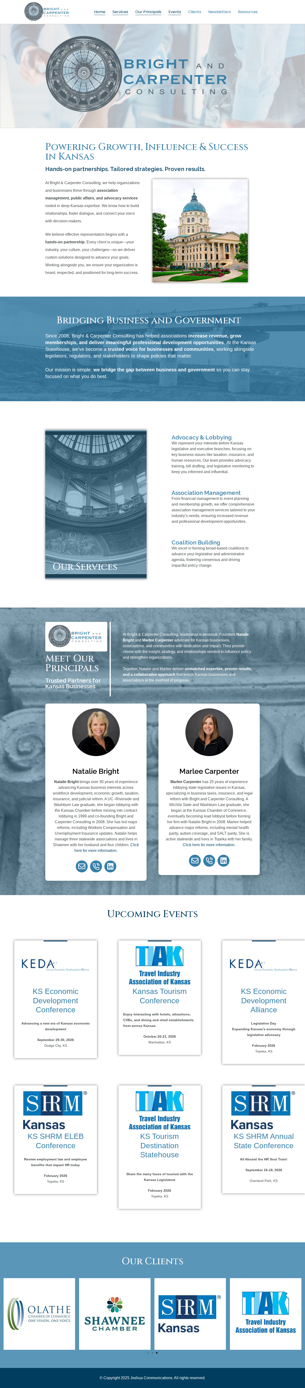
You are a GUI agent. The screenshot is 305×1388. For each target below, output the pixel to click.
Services (120, 12)
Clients (194, 12)
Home (99, 12)
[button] (6, 1312)
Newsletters (219, 12)
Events (174, 12)
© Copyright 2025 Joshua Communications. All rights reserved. (152, 1378)
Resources (248, 12)
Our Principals (148, 12)
